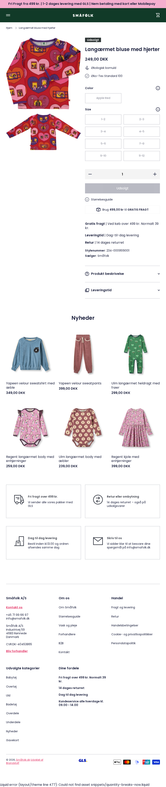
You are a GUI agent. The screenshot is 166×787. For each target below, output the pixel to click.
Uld (8, 695)
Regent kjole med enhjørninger (125, 459)
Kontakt (64, 652)
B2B (61, 643)
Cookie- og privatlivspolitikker (132, 634)
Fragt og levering (123, 607)
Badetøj (11, 704)
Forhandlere (67, 634)
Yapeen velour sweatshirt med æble (30, 385)
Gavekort (12, 740)
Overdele (12, 713)
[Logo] (83, 15)
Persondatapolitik (123, 643)
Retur (115, 616)
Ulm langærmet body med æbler (80, 459)
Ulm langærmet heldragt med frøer (135, 385)
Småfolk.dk (23, 759)
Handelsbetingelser (124, 625)
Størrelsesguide (69, 616)
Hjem (9, 28)
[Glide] (158, 88)
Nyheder (12, 731)
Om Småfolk (68, 607)
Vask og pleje (68, 625)
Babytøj (11, 677)
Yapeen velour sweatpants (80, 383)
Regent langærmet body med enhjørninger (30, 459)
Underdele (13, 722)
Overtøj (11, 687)
